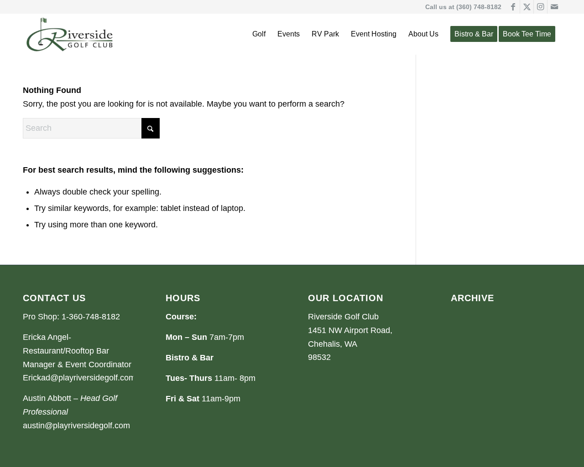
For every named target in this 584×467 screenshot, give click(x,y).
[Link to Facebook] (513, 7)
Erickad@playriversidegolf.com (79, 377)
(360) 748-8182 (478, 6)
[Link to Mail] (554, 7)
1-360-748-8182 (91, 316)
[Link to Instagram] (540, 7)
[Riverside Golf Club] (70, 34)
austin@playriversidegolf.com (76, 425)
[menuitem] (258, 34)
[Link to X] (526, 7)
